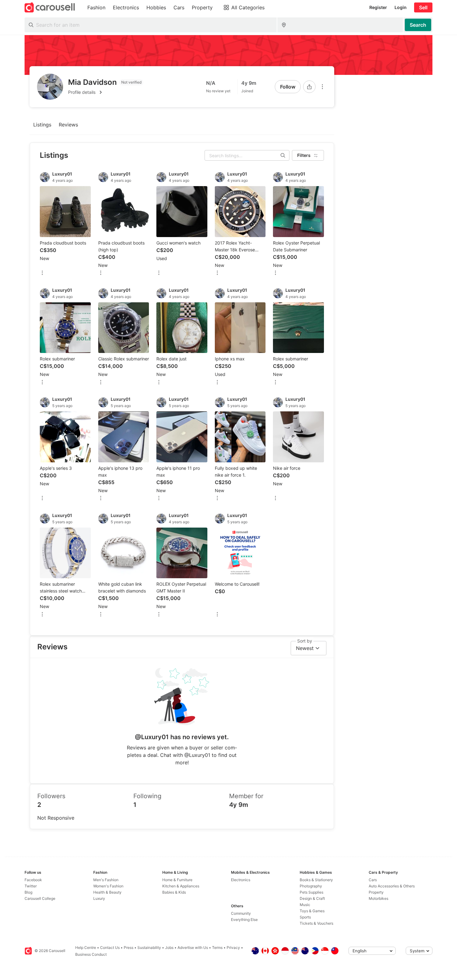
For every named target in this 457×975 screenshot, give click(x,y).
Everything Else (244, 919)
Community (241, 913)
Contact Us (110, 947)
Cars (373, 879)
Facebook (33, 879)
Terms (217, 947)
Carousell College (40, 898)
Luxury (99, 898)
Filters (304, 155)
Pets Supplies (311, 892)
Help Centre (85, 947)
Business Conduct (91, 954)
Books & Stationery (316, 879)
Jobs (169, 947)
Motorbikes (378, 898)
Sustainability (149, 947)
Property (376, 892)
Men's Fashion (105, 879)
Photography (311, 886)
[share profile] (309, 86)
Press (128, 947)
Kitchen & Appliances (180, 886)
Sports (305, 917)
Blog (28, 892)
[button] (105, 92)
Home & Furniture (177, 879)
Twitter (31, 886)
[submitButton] (418, 25)
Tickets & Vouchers (316, 923)
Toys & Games (312, 911)
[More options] (322, 86)
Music (305, 904)
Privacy (233, 947)
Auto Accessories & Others (392, 886)
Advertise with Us (193, 947)
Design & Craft (312, 898)
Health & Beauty (107, 892)
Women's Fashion (108, 886)
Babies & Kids (174, 892)
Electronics (240, 879)
